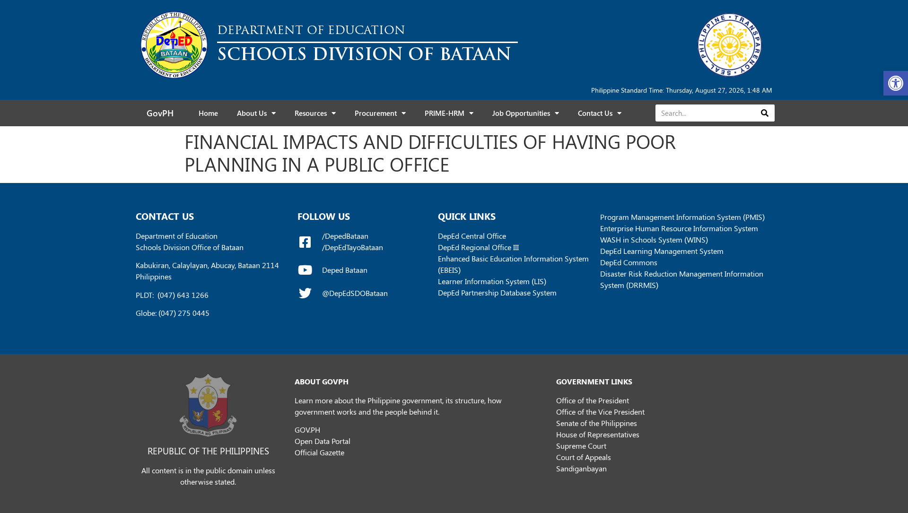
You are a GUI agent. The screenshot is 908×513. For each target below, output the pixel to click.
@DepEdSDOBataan (355, 293)
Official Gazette (319, 452)
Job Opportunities (521, 113)
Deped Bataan (344, 270)
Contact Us (595, 113)
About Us (252, 113)
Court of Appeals (583, 457)
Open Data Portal (322, 441)
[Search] (764, 113)
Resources (311, 113)
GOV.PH (307, 430)
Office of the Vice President (600, 412)
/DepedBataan (345, 236)
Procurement (376, 113)
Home (208, 113)
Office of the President (592, 400)
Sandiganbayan (581, 468)
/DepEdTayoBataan (352, 247)
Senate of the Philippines (596, 423)
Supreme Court (581, 446)
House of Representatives (597, 434)
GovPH (160, 113)
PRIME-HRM (444, 113)
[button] (895, 83)
